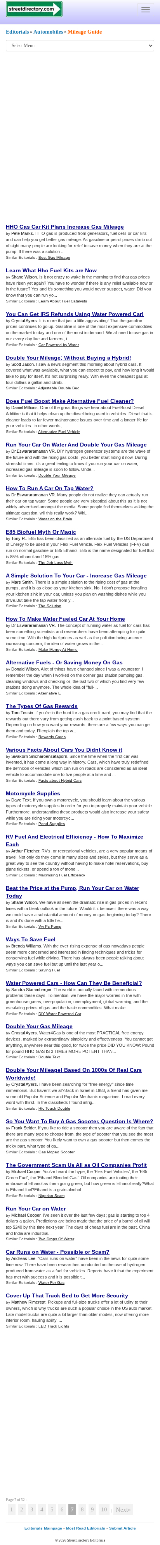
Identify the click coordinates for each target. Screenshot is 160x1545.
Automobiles (48, 32)
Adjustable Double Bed (59, 388)
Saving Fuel (49, 970)
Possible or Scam (83, 1252)
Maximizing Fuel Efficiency (61, 875)
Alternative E (49, 693)
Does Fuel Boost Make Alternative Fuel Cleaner (68, 401)
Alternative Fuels (28, 662)
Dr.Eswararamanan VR (33, 451)
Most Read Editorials (85, 1528)
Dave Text (21, 800)
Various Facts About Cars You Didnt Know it (64, 750)
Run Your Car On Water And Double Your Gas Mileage (76, 444)
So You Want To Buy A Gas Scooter (52, 1121)
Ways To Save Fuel (31, 939)
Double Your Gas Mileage (39, 1026)
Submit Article (122, 1528)
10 (104, 1509)
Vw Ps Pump (49, 926)
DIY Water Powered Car (59, 1014)
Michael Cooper (25, 1171)
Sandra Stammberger (31, 989)
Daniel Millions (24, 407)
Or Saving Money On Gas (89, 662)
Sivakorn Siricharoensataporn (39, 756)
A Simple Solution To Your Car (45, 575)
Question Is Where (125, 1121)
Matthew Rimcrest (28, 1302)
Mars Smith (22, 582)
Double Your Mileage (33, 358)
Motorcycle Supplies (33, 793)
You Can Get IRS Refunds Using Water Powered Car (74, 314)
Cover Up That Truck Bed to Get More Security (67, 1295)
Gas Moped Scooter (56, 1152)
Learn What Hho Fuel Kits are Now (51, 270)
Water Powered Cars (32, 983)
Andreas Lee (23, 1258)
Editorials (17, 32)
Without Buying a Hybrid (96, 358)
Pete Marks (22, 233)
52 (23, 1500)
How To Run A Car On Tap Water (48, 488)
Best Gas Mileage (54, 257)
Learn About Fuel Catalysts (62, 301)
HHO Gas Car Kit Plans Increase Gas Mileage (65, 227)
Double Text (49, 1057)
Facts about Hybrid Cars (60, 780)
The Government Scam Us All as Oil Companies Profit (76, 1165)
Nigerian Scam (51, 1196)
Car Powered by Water (58, 345)
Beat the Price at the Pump (41, 888)
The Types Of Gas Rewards (42, 706)
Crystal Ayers (24, 320)
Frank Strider (23, 1128)
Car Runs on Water (30, 1252)
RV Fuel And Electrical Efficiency (49, 837)
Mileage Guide (85, 32)
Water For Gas (51, 1282)
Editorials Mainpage (43, 1528)
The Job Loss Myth (55, 562)
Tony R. (18, 538)
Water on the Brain (55, 519)
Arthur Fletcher (25, 851)
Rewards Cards (52, 737)
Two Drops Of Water (56, 1239)
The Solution (49, 606)
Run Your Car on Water (36, 1208)
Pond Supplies (51, 824)
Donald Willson (25, 669)
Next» (123, 1509)
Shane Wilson (24, 277)
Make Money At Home (58, 649)
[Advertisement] (80, 136)
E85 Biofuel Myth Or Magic (41, 532)
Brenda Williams (26, 946)
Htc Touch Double (54, 1108)
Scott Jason (22, 364)
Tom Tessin (22, 712)
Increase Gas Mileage (118, 575)
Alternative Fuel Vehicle (59, 432)
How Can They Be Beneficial (101, 983)
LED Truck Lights (53, 1326)
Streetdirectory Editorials (86, 1540)
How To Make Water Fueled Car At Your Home (65, 619)
